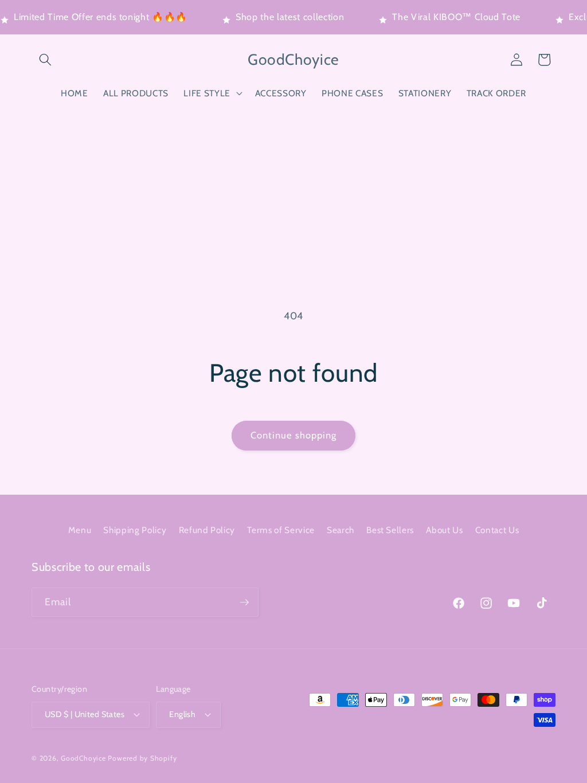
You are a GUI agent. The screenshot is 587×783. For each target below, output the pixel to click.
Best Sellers (390, 529)
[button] (211, 93)
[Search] (45, 59)
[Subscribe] (244, 602)
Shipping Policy (134, 529)
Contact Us (497, 529)
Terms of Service (281, 529)
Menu (80, 529)
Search (340, 529)
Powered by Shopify (142, 758)
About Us (444, 529)
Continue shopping (294, 435)
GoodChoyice (83, 758)
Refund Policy (207, 529)
